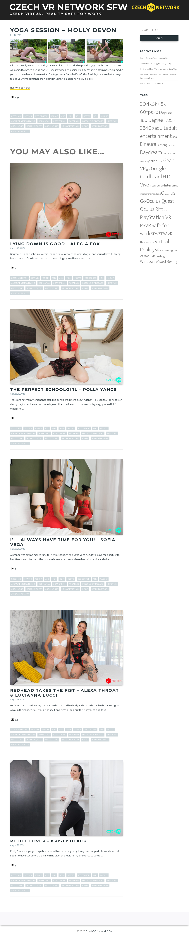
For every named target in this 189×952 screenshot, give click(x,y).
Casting (162, 144)
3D (143, 104)
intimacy (144, 194)
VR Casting (158, 256)
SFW (155, 233)
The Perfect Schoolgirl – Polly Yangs (63, 389)
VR (157, 250)
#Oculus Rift (51, 126)
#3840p (54, 116)
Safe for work (154, 229)
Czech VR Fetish (19, 278)
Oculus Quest (160, 201)
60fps (146, 112)
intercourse (157, 185)
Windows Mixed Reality (159, 261)
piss (165, 210)
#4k (70, 116)
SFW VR (28, 116)
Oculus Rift (151, 209)
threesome (147, 242)
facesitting (144, 161)
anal (174, 137)
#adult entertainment (23, 121)
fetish (153, 161)
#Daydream (59, 121)
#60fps (87, 116)
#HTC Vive (112, 121)
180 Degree (151, 120)
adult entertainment (158, 132)
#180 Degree (41, 116)
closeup (171, 145)
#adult (104, 116)
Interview (171, 185)
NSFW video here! (20, 87)
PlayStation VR (155, 217)
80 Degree (162, 112)
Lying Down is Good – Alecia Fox (55, 243)
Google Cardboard (153, 172)
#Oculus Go (17, 126)
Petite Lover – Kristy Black (48, 841)
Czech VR (16, 116)
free (160, 161)
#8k (95, 116)
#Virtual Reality (20, 131)
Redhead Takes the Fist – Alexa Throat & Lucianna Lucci (64, 693)
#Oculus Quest (34, 126)
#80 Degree (90, 278)
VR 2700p (145, 256)
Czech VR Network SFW (99, 931)
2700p (169, 120)
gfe (148, 169)
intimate (152, 194)
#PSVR (85, 126)
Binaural (148, 144)
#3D (63, 116)
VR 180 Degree (168, 250)
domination (169, 153)
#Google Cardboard (92, 121)
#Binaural (44, 121)
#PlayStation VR (70, 126)
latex (158, 194)
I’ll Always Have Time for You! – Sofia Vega (62, 542)
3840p (147, 128)
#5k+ (78, 116)
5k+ (156, 104)
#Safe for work (100, 126)
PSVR (145, 225)
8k (163, 104)
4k (149, 104)
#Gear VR (74, 121)
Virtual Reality (154, 245)
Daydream (151, 152)
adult (160, 128)
